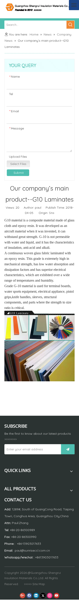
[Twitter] (43, 595)
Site (51, 213)
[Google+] (22, 595)
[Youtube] (56, 595)
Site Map (38, 584)
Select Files (18, 164)
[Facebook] (29, 595)
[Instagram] (49, 595)
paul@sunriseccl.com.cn (32, 550)
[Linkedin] (36, 595)
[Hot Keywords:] (70, 25)
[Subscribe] (68, 449)
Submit (19, 173)
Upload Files (18, 157)
